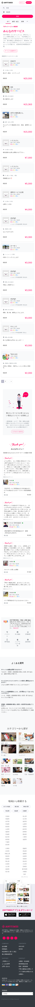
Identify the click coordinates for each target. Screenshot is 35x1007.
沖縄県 (25, 871)
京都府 (25, 811)
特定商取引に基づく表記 (9, 951)
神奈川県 (26, 806)
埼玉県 (7, 811)
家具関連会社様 (23, 964)
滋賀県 (25, 839)
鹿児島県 (24, 869)
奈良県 (7, 851)
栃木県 (7, 837)
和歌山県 (7, 853)
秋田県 (7, 826)
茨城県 (7, 834)
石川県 (25, 819)
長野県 (25, 826)
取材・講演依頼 (23, 966)
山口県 (7, 866)
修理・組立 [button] (15, 21)
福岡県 (25, 853)
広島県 (7, 864)
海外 (24, 874)
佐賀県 (25, 856)
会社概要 (4, 946)
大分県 (25, 864)
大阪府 (16, 811)
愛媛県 (25, 848)
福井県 (25, 821)
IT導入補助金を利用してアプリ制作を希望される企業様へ (26, 971)
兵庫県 (7, 848)
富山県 (25, 816)
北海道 (7, 816)
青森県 (7, 819)
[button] (7, 634)
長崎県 (25, 858)
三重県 (25, 837)
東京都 (17, 806)
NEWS (21, 949)
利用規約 (4, 949)
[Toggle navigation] (33, 2)
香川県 (7, 871)
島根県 (7, 858)
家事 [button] (22, 21)
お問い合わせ (6, 966)
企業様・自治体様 (24, 961)
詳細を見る (15, 628)
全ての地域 (7, 806)
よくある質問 (6, 964)
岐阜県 (25, 829)
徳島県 (7, 869)
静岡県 (25, 831)
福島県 (7, 831)
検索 (17, 16)
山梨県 (25, 824)
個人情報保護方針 (7, 954)
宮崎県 (25, 866)
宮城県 (7, 824)
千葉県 (7, 842)
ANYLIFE (21, 946)
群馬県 (7, 839)
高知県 (25, 851)
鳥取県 (7, 856)
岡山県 (7, 861)
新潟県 (7, 844)
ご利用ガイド (6, 961)
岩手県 (7, 821)
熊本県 (25, 861)
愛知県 (25, 834)
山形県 (7, 829)
